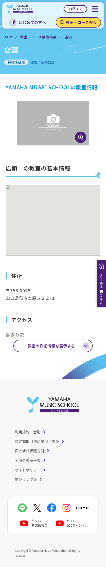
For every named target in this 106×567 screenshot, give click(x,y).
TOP (8, 36)
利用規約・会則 (28, 431)
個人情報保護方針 (29, 450)
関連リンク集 (26, 479)
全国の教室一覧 (28, 460)
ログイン (75, 8)
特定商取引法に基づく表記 (37, 441)
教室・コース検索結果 (38, 36)
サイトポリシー (28, 469)
